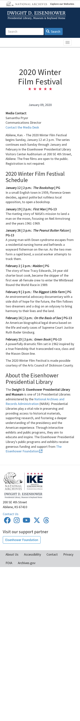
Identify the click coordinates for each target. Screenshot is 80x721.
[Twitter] (36, 521)
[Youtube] (26, 521)
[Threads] (46, 521)
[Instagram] (17, 521)
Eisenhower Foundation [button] (21, 540)
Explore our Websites (62, 4)
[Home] (37, 15)
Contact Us (10, 514)
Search (55, 31)
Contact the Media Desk (22, 127)
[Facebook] (7, 521)
